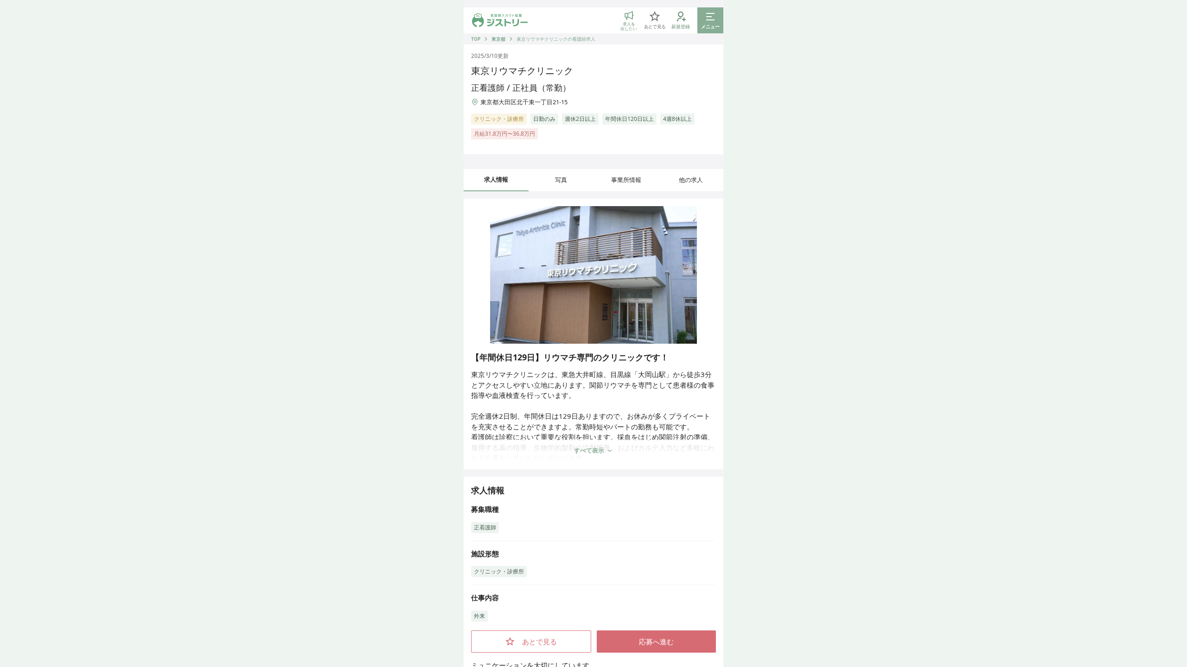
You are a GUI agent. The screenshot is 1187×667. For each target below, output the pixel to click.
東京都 (498, 39)
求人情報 (496, 179)
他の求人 (691, 180)
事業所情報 (626, 180)
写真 (561, 180)
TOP (475, 39)
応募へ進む (656, 641)
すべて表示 (589, 450)
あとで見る (539, 641)
